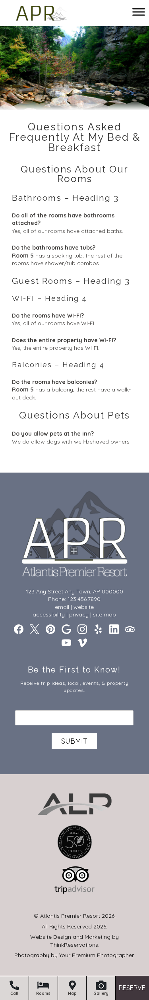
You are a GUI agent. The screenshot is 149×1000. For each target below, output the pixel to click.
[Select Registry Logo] (75, 858)
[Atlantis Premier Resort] (42, 14)
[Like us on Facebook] (18, 629)
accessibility (49, 614)
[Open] (138, 12)
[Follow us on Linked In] (114, 629)
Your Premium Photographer (96, 955)
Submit (74, 741)
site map (104, 614)
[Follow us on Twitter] (34, 629)
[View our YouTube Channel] (66, 642)
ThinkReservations (74, 944)
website (84, 606)
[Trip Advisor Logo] (74, 895)
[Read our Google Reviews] (66, 629)
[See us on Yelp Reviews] (98, 629)
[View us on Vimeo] (82, 642)
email (62, 606)
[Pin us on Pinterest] (50, 629)
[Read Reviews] (130, 629)
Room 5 (23, 255)
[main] (74, 305)
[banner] (75, 849)
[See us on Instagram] (82, 629)
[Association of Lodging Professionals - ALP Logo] (75, 820)
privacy (79, 614)
